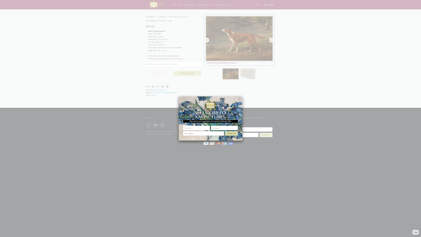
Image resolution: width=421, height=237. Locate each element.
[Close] (239, 98)
